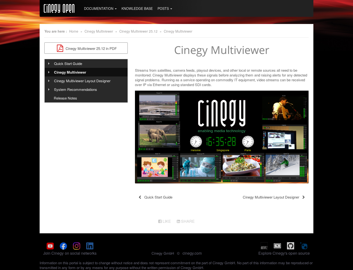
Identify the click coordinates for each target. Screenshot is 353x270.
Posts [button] (164, 8)
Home (73, 31)
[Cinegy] (59, 8)
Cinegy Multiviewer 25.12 (138, 31)
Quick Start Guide (68, 63)
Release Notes (65, 97)
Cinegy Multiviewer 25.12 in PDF (91, 48)
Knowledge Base (137, 8)
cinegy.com (192, 253)
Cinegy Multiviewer (99, 31)
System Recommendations (75, 89)
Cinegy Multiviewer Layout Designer (82, 80)
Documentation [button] (99, 8)
